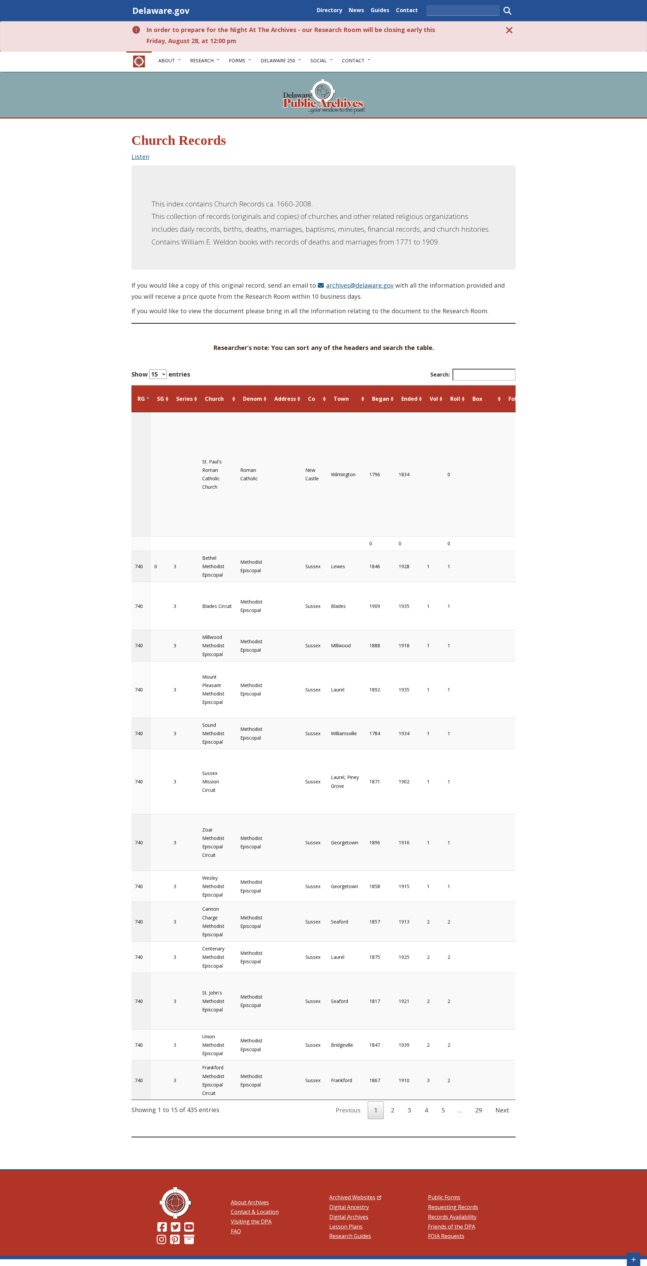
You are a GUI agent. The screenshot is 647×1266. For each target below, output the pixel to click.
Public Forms (444, 1197)
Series (184, 398)
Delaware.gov (160, 10)
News (356, 10)
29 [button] (478, 1110)
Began (380, 398)
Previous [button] (348, 1110)
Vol (434, 398)
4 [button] (426, 1110)
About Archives (250, 1202)
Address (285, 398)
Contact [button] (353, 60)
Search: (440, 374)
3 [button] (409, 1110)
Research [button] (202, 60)
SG (160, 398)
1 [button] (375, 1110)
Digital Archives (348, 1217)
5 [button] (443, 1110)
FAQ (236, 1231)
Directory (329, 10)
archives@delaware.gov (360, 285)
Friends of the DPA (451, 1226)
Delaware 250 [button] (277, 60)
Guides (380, 10)
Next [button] (502, 1110)
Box (477, 398)
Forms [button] (237, 60)
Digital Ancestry (349, 1207)
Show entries (160, 374)
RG (141, 398)
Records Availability (452, 1217)
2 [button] (392, 1110)
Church (214, 398)
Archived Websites (355, 1197)
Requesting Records (453, 1207)
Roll (455, 398)
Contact (407, 10)
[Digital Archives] (189, 1241)
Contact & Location (255, 1211)
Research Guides (350, 1236)
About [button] (166, 60)
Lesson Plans (346, 1226)
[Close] (509, 29)
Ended (409, 398)
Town (341, 398)
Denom (252, 398)
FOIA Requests (446, 1236)
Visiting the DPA (251, 1221)
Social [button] (318, 60)
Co (311, 398)
